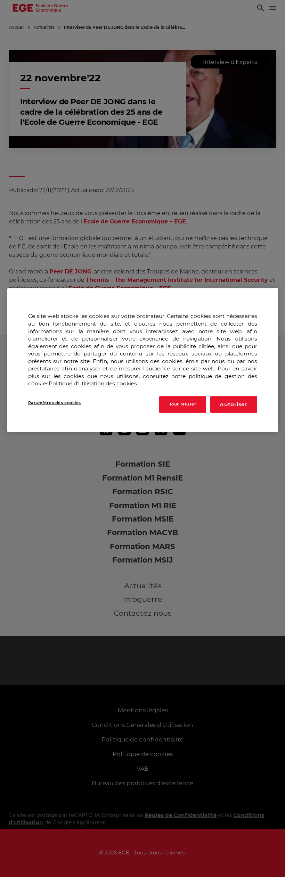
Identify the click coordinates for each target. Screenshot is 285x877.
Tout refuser (182, 404)
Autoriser (233, 404)
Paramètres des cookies (54, 402)
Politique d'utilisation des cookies (93, 383)
